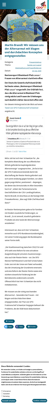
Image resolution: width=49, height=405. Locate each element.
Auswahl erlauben (8, 401)
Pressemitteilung (35, 62)
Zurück (10, 321)
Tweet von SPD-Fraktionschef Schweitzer (22, 108)
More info (4, 387)
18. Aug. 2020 (36, 71)
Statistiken (6, 394)
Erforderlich (7, 391)
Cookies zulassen (39, 401)
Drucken (33, 327)
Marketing (6, 396)
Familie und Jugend (34, 65)
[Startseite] (41, 5)
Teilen (10, 327)
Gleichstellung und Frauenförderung (28, 68)
